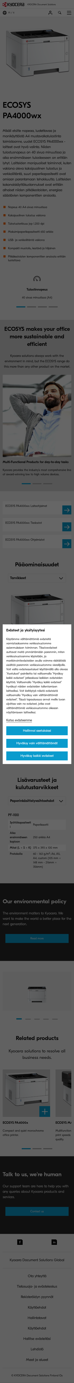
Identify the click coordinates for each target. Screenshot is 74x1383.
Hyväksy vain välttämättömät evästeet (37, 744)
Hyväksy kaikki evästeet (37, 756)
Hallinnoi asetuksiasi (37, 731)
